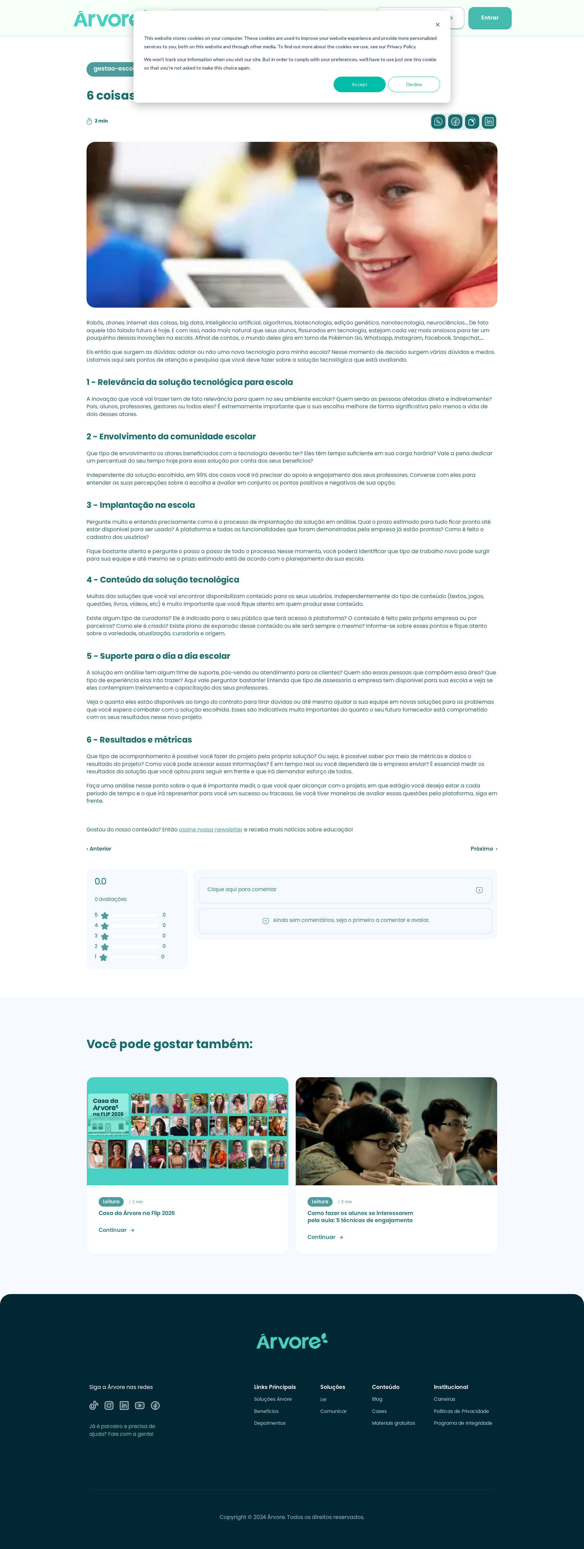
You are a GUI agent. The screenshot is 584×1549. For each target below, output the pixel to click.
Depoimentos (270, 1423)
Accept (359, 84)
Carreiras (444, 1399)
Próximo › (484, 849)
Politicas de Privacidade (461, 1412)
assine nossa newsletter (211, 830)
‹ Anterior (99, 849)
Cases (379, 1412)
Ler (323, 1400)
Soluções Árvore (273, 1399)
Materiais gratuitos (393, 1423)
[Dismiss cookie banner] (437, 25)
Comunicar (333, 1412)
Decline (414, 84)
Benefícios (266, 1412)
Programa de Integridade (463, 1423)
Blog (377, 1399)
